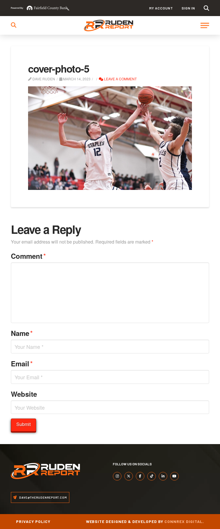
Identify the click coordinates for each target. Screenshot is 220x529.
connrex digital (183, 521)
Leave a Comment (120, 78)
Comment (28, 256)
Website (24, 394)
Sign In (188, 8)
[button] (206, 8)
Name (22, 333)
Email (22, 363)
